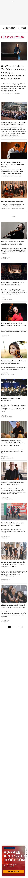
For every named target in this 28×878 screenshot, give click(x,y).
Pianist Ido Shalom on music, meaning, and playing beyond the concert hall (12, 164)
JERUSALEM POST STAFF (18, 208)
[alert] (13, 861)
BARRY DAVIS (5, 538)
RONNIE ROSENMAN (16, 175)
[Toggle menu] (3, 28)
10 (18, 627)
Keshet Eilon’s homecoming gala (12, 201)
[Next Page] (21, 627)
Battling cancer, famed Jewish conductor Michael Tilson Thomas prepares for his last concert (12, 443)
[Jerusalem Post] (15, 28)
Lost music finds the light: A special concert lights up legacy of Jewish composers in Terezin (13, 564)
